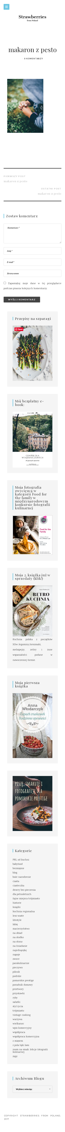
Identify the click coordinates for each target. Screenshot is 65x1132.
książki (16, 907)
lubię (15, 924)
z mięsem (18, 1041)
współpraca (19, 1032)
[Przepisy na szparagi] (32, 353)
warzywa (17, 1019)
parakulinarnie (21, 963)
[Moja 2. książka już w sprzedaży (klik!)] (32, 611)
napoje (16, 955)
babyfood (18, 864)
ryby (15, 998)
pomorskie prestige (23, 980)
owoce (16, 959)
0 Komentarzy (33, 59)
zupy (15, 1056)
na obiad (17, 933)
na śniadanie (20, 946)
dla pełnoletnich (22, 894)
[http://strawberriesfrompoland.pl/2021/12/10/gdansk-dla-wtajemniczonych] (32, 440)
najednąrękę (20, 950)
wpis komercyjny (22, 1028)
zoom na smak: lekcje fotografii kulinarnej (30, 1051)
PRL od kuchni (21, 860)
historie (17, 903)
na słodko (18, 937)
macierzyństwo (21, 929)
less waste (18, 916)
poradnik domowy (23, 985)
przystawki (19, 993)
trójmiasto (18, 1011)
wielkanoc (18, 1024)
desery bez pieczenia (24, 890)
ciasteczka (18, 886)
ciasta (16, 881)
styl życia (18, 1006)
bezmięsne (18, 868)
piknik (16, 972)
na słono (17, 942)
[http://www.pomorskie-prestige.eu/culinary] (32, 803)
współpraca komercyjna (26, 1037)
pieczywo (18, 968)
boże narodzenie (22, 877)
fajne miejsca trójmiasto (26, 899)
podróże (17, 976)
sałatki (16, 1002)
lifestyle (17, 920)
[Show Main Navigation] (6, 7)
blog (15, 873)
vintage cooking (22, 1015)
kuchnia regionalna (24, 911)
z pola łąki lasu (21, 1045)
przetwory (18, 989)
